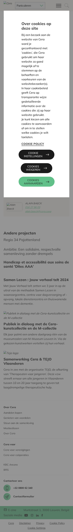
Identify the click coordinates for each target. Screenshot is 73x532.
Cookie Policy (32, 144)
